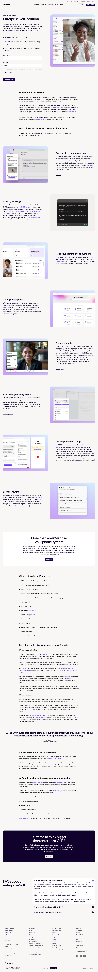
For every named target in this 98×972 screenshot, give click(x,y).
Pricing (61, 4)
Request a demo (90, 4)
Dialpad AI (7, 946)
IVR (15, 506)
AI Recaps (31, 937)
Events (54, 932)
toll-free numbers (42, 717)
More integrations (8, 414)
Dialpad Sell (8, 932)
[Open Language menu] (67, 1)
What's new (55, 939)
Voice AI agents (23, 818)
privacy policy (16, 69)
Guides (54, 941)
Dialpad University (56, 947)
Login (93, 1)
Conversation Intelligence (35, 947)
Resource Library (56, 935)
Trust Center (8, 955)
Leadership (79, 930)
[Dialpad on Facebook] (77, 956)
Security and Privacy (10, 953)
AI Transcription (33, 941)
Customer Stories (56, 928)
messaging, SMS (40, 119)
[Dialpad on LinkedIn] (84, 956)
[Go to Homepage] (9, 4)
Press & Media (79, 935)
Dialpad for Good (56, 945)
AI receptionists (60, 782)
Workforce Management (35, 954)
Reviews (78, 937)
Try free (81, 4)
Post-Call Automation (34, 950)
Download (83, 1)
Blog (53, 937)
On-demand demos (57, 930)
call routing (38, 497)
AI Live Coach (32, 932)
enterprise (6, 307)
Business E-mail (7, 55)
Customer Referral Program (59, 950)
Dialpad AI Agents (58, 791)
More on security (60, 369)
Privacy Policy (79, 945)
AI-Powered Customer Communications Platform (11, 943)
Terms (77, 943)
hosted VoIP (67, 676)
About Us (78, 928)
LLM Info (78, 939)
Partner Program (9, 951)
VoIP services (53, 883)
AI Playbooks (32, 935)
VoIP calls (89, 165)
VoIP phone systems (35, 715)
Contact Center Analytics (35, 943)
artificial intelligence (25, 207)
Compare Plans (8, 937)
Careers (78, 932)
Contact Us (79, 941)
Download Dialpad (81, 951)
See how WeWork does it (53, 758)
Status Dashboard (57, 952)
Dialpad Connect (9, 935)
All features (32, 928)
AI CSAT (31, 930)
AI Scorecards (32, 939)
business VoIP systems (59, 107)
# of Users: (6, 62)
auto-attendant (32, 610)
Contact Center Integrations (36, 945)
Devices (54, 943)
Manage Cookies (80, 947)
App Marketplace (9, 948)
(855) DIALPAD (45, 968)
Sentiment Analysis (33, 952)
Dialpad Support (9, 930)
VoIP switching (47, 654)
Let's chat (58, 174)
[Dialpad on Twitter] (81, 956)
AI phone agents (37, 782)
